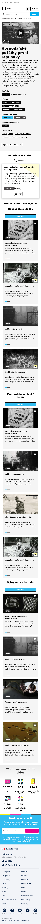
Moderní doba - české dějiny (13, 109)
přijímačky (29, 18)
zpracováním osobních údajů (20, 841)
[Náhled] (20, 194)
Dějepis (5, 126)
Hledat (34, 14)
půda (12, 18)
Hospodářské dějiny (10, 106)
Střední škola (20, 117)
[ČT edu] (6, 9)
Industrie (5, 94)
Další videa (20, 216)
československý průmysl (18, 137)
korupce (5, 137)
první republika (7, 134)
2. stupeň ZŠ (7, 117)
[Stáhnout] (16, 194)
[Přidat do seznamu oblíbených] (25, 194)
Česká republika (20, 18)
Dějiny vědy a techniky (11, 102)
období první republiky (23, 134)
